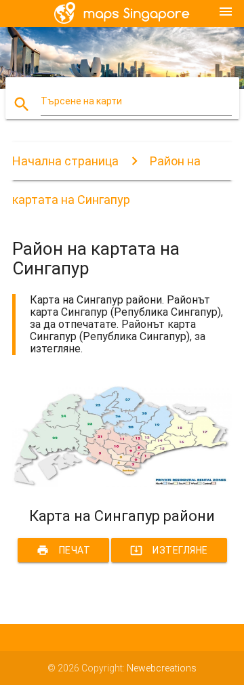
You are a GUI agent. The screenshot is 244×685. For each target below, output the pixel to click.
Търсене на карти (81, 101)
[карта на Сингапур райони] (122, 483)
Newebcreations (162, 668)
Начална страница (65, 161)
